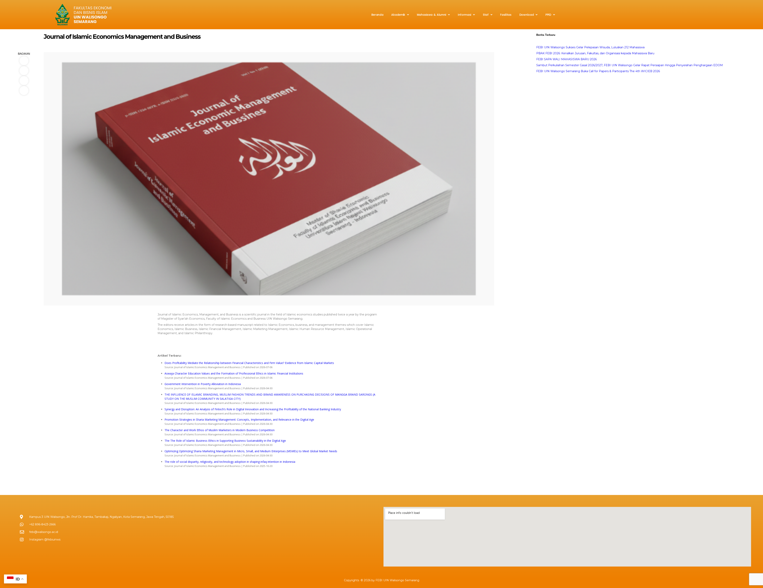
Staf (486, 15)
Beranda (377, 15)
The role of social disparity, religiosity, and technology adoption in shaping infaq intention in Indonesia (230, 462)
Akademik (398, 15)
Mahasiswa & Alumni (431, 15)
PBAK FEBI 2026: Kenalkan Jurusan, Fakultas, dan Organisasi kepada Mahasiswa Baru (595, 53)
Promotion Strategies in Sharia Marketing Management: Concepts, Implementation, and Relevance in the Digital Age (239, 419)
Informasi (464, 15)
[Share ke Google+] (24, 90)
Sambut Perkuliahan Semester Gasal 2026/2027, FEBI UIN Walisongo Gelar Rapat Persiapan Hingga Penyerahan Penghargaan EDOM (629, 65)
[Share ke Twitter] (24, 70)
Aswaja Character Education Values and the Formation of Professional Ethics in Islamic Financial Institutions (234, 373)
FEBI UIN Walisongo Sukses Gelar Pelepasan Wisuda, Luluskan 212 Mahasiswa (590, 47)
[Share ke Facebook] (24, 60)
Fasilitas (505, 15)
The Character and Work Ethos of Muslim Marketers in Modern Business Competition (220, 430)
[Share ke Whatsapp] (24, 80)
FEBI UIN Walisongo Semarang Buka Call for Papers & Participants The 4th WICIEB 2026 (598, 71)
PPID (548, 15)
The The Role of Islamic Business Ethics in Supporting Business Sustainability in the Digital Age (225, 440)
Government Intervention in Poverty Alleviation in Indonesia (203, 384)
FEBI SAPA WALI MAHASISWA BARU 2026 (566, 59)
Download (526, 15)
